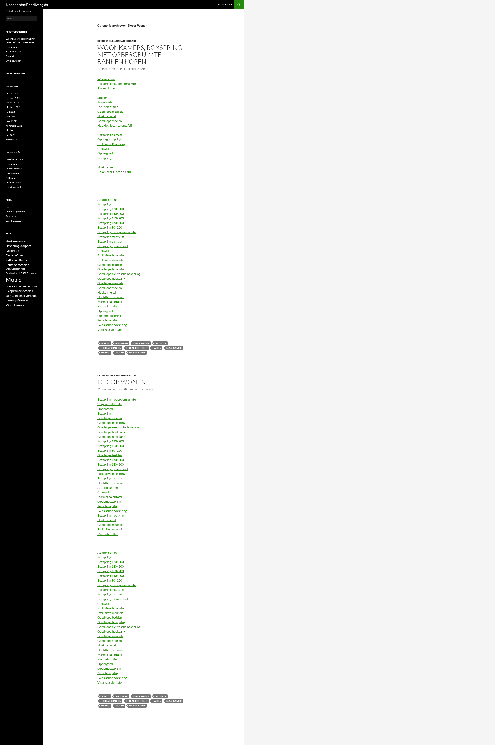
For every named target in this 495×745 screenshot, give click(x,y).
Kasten (157, 348)
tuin (8, 295)
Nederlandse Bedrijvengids (27, 5)
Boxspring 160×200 (110, 218)
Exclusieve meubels (110, 260)
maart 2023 (12, 93)
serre (26, 286)
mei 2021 (10, 135)
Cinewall (103, 148)
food (23, 268)
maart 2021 (12, 139)
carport (26, 246)
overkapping (14, 286)
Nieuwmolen (12, 173)
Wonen (119, 352)
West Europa (12, 300)
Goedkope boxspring (111, 269)
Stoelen (102, 97)
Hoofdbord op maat (110, 297)
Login (8, 206)
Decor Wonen (106, 40)
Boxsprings (121, 343)
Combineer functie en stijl (114, 172)
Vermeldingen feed (15, 211)
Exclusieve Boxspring (111, 144)
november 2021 (14, 125)
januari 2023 (12, 102)
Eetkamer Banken (111, 348)
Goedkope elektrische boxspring (118, 274)
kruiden (32, 273)
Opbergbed (105, 153)
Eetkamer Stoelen (136, 348)
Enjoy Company (14, 168)
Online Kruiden (13, 60)
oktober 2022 (13, 107)
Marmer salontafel (109, 301)
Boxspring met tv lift (110, 236)
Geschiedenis (12, 273)
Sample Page (225, 4)
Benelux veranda (14, 159)
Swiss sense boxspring (112, 325)
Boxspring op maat (109, 134)
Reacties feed (12, 216)
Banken (105, 343)
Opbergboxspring (109, 139)
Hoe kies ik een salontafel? (114, 125)
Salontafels (104, 102)
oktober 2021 (13, 130)
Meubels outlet (107, 107)
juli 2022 (10, 111)
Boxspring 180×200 (110, 223)
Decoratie (160, 343)
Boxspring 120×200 (110, 209)
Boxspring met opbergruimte (116, 83)
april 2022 (11, 116)
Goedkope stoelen (109, 121)
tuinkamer (18, 295)
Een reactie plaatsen (135, 68)
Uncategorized (126, 40)
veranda (31, 295)
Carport (10, 56)
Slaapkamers (174, 348)
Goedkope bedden (109, 264)
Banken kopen (106, 88)
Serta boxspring (107, 320)
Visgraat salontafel (109, 329)
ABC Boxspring (107, 487)
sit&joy (33, 286)
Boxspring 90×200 (109, 227)
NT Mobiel (11, 177)
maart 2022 (12, 121)
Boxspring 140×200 (110, 213)
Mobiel (14, 279)
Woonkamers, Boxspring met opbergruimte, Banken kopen (139, 54)
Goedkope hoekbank (111, 278)
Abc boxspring (107, 199)
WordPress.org (13, 220)
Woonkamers (106, 79)
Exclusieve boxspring (111, 255)
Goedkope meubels (110, 111)
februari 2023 (13, 97)
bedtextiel (21, 241)
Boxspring (104, 158)
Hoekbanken (105, 167)
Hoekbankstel (106, 116)
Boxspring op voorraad (112, 246)
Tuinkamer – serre (15, 51)
